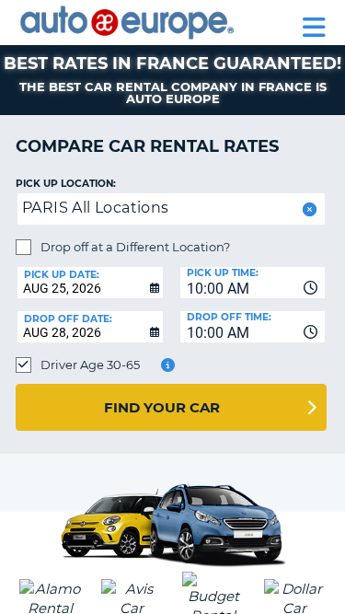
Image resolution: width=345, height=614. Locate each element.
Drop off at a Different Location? (135, 246)
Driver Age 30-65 (90, 364)
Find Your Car (162, 407)
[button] (307, 209)
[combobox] (253, 282)
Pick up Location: (66, 184)
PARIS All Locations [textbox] (95, 207)
